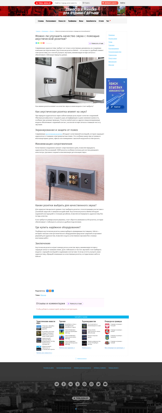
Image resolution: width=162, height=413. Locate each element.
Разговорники (113, 48)
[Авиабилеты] (116, 112)
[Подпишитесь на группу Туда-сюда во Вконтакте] (70, 387)
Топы (110, 42)
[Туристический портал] (43, 3)
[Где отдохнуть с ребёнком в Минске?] (81, 15)
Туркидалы (112, 55)
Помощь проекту (113, 368)
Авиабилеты (91, 21)
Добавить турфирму (100, 368)
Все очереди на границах (114, 348)
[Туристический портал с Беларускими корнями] (81, 398)
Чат (107, 21)
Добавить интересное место (82, 368)
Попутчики (112, 58)
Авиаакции (112, 62)
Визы (81, 21)
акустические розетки (54, 134)
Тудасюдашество (114, 52)
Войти (122, 3)
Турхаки (111, 45)
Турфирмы (72, 21)
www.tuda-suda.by (84, 403)
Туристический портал (81, 405)
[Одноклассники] (50, 291)
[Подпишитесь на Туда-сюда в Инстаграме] (91, 387)
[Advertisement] (69, 276)
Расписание (112, 39)
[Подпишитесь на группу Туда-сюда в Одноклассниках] (77, 387)
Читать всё (86, 348)
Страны (41, 21)
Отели (101, 21)
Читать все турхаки (66, 348)
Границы (111, 35)
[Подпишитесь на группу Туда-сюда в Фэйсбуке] (63, 387)
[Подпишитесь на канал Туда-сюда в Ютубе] (105, 387)
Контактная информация (64, 368)
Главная (38, 31)
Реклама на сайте (49, 368)
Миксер (52, 31)
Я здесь (87, 3)
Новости (61, 21)
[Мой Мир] (53, 291)
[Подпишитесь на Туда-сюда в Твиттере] (98, 387)
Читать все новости (43, 353)
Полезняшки (51, 21)
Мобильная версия (82, 358)
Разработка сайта (81, 409)
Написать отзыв (97, 43)
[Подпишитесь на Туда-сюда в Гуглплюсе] (84, 387)
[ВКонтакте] (47, 291)
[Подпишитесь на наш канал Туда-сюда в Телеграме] (56, 387)
